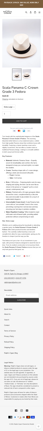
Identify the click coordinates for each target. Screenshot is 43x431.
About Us (7, 314)
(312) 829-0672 (9, 278)
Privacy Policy (9, 336)
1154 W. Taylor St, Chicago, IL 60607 (16, 274)
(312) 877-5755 (21, 278)
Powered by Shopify (28, 424)
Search (6, 320)
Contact (6, 325)
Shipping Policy (9, 347)
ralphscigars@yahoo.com (12, 282)
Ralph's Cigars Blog (11, 353)
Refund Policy (9, 342)
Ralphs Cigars (18, 424)
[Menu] (39, 12)
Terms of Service (10, 331)
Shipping (5, 99)
